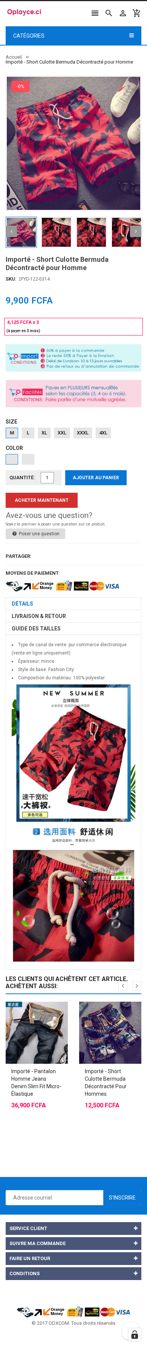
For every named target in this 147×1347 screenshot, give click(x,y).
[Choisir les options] (29, 1014)
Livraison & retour (39, 616)
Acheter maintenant (42, 500)
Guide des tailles (36, 629)
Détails (22, 604)
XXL (62, 433)
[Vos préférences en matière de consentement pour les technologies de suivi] (134, 1334)
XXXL (83, 433)
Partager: (19, 556)
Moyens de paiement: (33, 573)
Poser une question (39, 533)
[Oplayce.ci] (73, 1311)
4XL (103, 433)
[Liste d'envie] (44, 1014)
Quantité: (22, 477)
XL (44, 433)
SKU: (11, 279)
